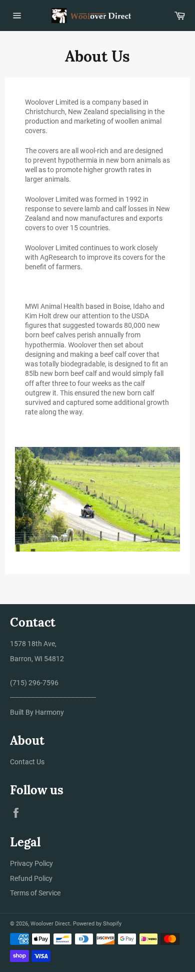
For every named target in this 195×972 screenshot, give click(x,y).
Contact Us (27, 762)
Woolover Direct (50, 923)
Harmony (49, 712)
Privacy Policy (31, 863)
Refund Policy (31, 878)
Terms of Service (35, 893)
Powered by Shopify (97, 923)
